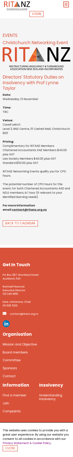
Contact (9, 376)
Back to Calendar (20, 223)
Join (6, 403)
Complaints (12, 411)
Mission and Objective (20, 344)
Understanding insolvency (50, 397)
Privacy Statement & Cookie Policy (27, 443)
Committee (12, 360)
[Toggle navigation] (66, 4)
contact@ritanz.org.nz (29, 210)
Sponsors (10, 368)
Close (10, 448)
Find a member (14, 395)
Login (36, 14)
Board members (15, 352)
